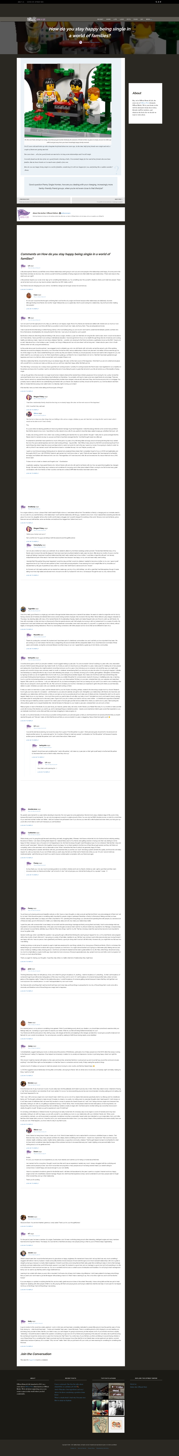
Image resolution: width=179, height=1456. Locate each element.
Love (122, 19)
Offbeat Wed (145, 103)
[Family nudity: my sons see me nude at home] (117, 1391)
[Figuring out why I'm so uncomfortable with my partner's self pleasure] (100, 1425)
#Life (84, 48)
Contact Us (73, 1448)
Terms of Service (82, 1448)
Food (136, 19)
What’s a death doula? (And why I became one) (70, 1397)
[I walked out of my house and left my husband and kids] (117, 1408)
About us (21, 2)
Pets (129, 19)
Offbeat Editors (95, 42)
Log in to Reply (27, 289)
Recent (100, 19)
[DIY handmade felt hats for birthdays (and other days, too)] (100, 1408)
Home (108, 19)
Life (115, 19)
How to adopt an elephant (63, 1400)
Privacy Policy (91, 1448)
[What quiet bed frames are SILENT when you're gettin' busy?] (100, 1391)
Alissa (36, 413)
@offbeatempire (65, 213)
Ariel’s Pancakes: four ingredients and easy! (69, 1389)
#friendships (93, 48)
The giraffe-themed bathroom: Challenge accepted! (110, 202)
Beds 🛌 (149, 19)
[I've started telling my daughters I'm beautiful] (117, 1425)
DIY (142, 19)
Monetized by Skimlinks (102, 1448)
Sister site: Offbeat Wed (35, 2)
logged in (32, 1360)
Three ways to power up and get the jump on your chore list (34, 202)
